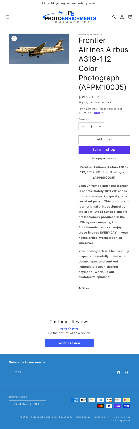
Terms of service (121, 417)
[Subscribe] (70, 372)
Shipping (84, 102)
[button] (8, 17)
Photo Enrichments (40, 417)
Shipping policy (121, 420)
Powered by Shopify (61, 417)
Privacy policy (101, 417)
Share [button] (86, 288)
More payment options (104, 158)
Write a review (69, 343)
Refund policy (83, 417)
